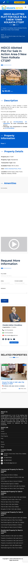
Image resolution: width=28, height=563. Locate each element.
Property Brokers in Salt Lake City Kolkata (12, 535)
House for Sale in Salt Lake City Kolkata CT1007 (13, 383)
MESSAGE (3, 288)
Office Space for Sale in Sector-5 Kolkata (11, 527)
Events (3, 444)
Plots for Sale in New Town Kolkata (10, 502)
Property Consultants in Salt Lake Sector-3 (12, 543)
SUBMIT (4, 300)
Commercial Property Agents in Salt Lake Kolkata (14, 517)
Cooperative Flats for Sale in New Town (11, 499)
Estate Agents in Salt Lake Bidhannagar (11, 545)
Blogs (2, 446)
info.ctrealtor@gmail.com (11, 335)
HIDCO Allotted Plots (10, 168)
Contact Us (4, 433)
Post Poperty (4, 436)
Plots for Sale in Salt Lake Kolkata (9, 504)
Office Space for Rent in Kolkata (9, 475)
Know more (13, 342)
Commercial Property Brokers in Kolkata (11, 525)
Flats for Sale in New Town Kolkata (10, 506)
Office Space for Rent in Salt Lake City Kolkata (13, 486)
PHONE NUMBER (19, 281)
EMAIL (2, 281)
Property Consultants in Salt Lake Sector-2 (12, 540)
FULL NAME (3, 273)
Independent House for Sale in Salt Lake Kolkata (13, 497)
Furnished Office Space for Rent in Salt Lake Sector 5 (12, 478)
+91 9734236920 (8, 330)
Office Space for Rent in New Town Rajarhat (12, 488)
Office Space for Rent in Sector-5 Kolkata (11, 481)
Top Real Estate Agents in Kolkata (10, 483)
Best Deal (4, 365)
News (2, 442)
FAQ (2, 438)
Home (2, 34)
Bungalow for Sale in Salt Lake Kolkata (11, 509)
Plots (19, 168)
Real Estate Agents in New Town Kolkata (11, 520)
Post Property (19, 2)
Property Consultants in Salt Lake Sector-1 (12, 538)
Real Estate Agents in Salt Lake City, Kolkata (12, 522)
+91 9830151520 (8, 457)
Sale (24, 365)
